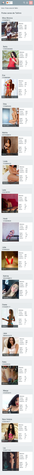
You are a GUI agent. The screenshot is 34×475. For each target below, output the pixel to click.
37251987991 (6, 192)
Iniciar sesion (27, 2)
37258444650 (7, 221)
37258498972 (6, 20)
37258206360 (7, 106)
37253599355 (6, 364)
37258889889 (6, 77)
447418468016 (6, 135)
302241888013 (7, 278)
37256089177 (6, 307)
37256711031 (7, 450)
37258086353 (7, 163)
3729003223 (5, 249)
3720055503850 (8, 49)
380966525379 (7, 335)
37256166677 (6, 421)
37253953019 (7, 393)
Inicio (3, 8)
